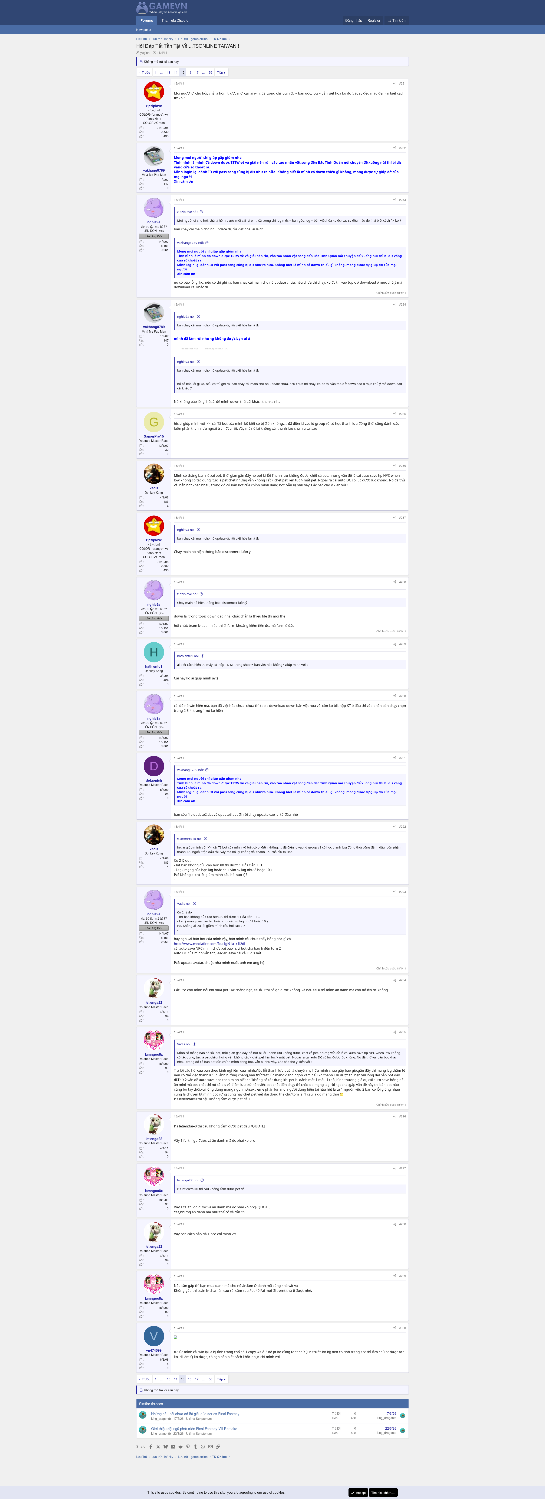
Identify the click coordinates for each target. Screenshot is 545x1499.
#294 (402, 980)
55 (210, 72)
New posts (143, 29)
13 (168, 72)
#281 (402, 83)
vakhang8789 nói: (190, 242)
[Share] (395, 83)
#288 (402, 582)
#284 (402, 304)
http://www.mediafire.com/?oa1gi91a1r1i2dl (209, 943)
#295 (402, 1032)
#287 (402, 517)
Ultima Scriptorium (199, 1418)
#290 (402, 696)
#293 (402, 891)
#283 (402, 199)
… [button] (161, 72)
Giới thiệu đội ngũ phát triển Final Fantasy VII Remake (194, 1428)
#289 (402, 644)
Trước (146, 72)
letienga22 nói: (188, 1180)
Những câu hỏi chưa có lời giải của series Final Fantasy (195, 1413)
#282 (402, 148)
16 (189, 72)
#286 (402, 465)
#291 (402, 758)
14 (175, 72)
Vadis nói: (184, 903)
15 (182, 72)
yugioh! (145, 52)
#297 (402, 1168)
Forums (147, 20)
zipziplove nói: (187, 212)
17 (196, 72)
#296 (402, 1116)
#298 (402, 1224)
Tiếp (220, 72)
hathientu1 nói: (188, 656)
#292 (402, 826)
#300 (402, 1328)
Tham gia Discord (175, 20)
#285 (402, 414)
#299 (402, 1276)
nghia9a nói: (186, 316)
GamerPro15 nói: (189, 838)
